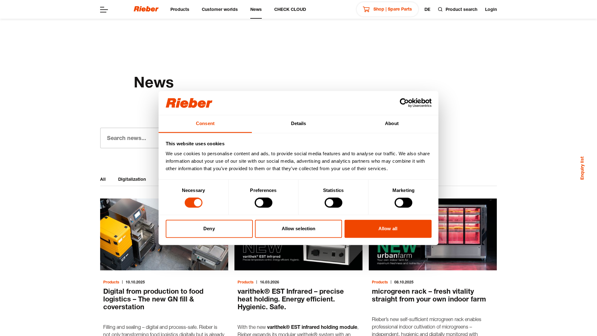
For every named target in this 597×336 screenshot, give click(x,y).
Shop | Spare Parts (392, 9)
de (427, 9)
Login (491, 9)
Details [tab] (298, 123)
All (103, 179)
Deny (209, 228)
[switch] (263, 203)
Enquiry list (582, 168)
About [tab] (392, 123)
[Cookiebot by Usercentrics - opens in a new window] (404, 103)
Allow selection (299, 228)
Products (179, 9)
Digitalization (132, 179)
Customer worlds (220, 9)
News (256, 9)
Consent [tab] (205, 123)
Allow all (387, 228)
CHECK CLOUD (290, 9)
